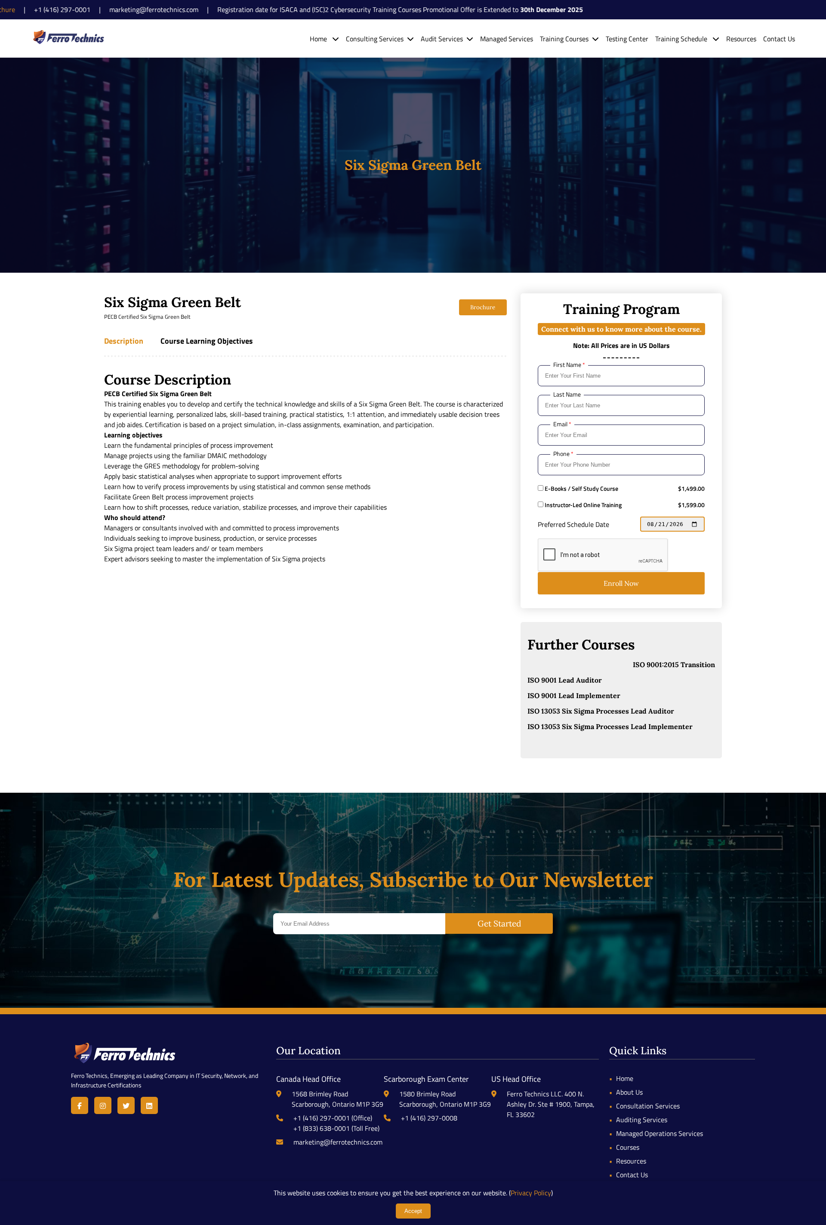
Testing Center (627, 39)
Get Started (499, 923)
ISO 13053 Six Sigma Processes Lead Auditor (600, 711)
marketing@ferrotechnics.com (337, 1142)
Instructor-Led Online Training (582, 505)
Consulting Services (375, 39)
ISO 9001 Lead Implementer (573, 695)
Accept (413, 1211)
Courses (627, 1147)
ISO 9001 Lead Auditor (564, 680)
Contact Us (779, 39)
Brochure (482, 307)
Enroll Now (621, 583)
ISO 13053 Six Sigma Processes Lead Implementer (610, 726)
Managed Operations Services (659, 1133)
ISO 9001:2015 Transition (674, 664)
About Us (629, 1092)
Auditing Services (641, 1119)
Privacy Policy (531, 1193)
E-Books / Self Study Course (580, 488)
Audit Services (442, 39)
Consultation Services (648, 1106)
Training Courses (564, 39)
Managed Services (506, 39)
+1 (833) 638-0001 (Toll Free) (336, 1128)
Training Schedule (682, 39)
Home (319, 39)
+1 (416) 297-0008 (429, 1118)
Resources (741, 39)
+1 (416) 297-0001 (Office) (332, 1118)
